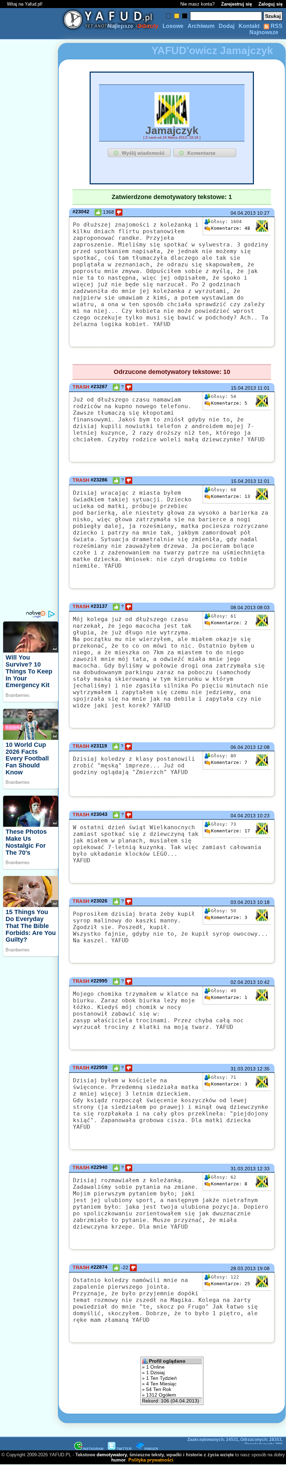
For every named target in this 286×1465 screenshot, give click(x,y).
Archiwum (201, 26)
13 (230, 496)
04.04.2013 (243, 213)
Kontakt (249, 26)
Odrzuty (147, 26)
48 (230, 228)
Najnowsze (263, 32)
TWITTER (123, 1449)
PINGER (151, 1449)
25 (230, 1283)
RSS (276, 26)
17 (230, 830)
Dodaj (226, 26)
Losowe (173, 26)
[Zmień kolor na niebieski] (168, 16)
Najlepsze (120, 26)
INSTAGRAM (93, 1449)
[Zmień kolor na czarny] (184, 16)
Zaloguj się (270, 4)
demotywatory (112, 1454)
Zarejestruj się (236, 4)
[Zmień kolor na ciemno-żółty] (176, 16)
